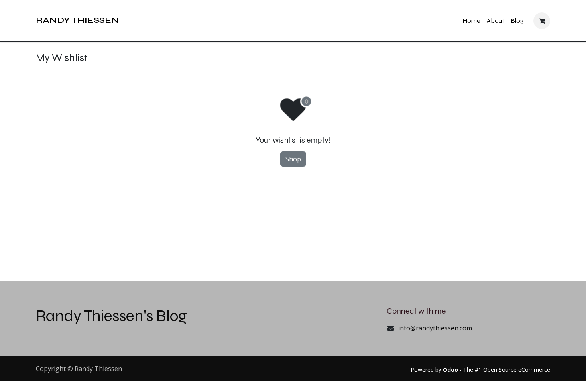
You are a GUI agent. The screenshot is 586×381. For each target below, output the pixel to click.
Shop (293, 159)
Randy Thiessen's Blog (111, 316)
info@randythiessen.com (435, 328)
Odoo (451, 369)
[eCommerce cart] (541, 20)
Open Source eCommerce (516, 369)
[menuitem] (471, 21)
